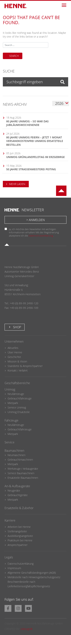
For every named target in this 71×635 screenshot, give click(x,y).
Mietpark (13, 403)
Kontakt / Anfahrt (18, 370)
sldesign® (27, 629)
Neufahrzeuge (16, 394)
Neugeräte (14, 490)
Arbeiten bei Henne (19, 527)
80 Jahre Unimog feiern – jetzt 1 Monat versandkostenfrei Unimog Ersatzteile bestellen (34, 141)
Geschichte (14, 357)
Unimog (10, 389)
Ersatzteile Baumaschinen (23, 477)
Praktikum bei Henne (20, 540)
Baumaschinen (14, 451)
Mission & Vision (17, 361)
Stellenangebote (17, 531)
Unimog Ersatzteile (19, 412)
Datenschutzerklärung (41, 235)
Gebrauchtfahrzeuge (20, 398)
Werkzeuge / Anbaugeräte (23, 468)
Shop (16, 327)
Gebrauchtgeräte (18, 495)
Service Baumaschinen (21, 473)
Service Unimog (17, 407)
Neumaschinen (16, 455)
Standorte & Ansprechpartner (25, 366)
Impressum (14, 568)
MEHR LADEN (17, 184)
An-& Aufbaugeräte (17, 486)
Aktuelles (13, 348)
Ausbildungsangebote (20, 536)
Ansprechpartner (17, 545)
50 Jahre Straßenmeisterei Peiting (31, 169)
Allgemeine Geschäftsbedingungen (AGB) (32, 572)
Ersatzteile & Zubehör (19, 508)
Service (9, 442)
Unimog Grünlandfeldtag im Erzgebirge (35, 157)
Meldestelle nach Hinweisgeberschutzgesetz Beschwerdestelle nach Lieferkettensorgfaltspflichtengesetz (34, 581)
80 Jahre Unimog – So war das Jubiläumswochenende (27, 123)
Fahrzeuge (11, 420)
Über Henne (15, 352)
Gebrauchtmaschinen (20, 459)
